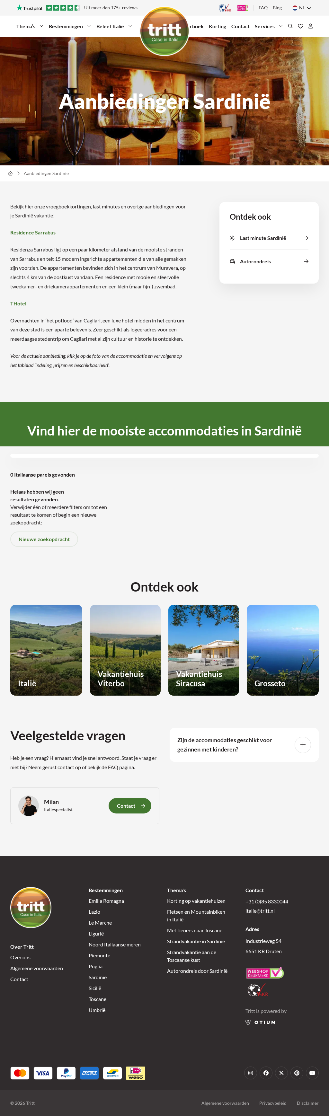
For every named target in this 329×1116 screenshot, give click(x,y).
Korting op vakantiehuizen (196, 901)
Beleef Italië (110, 26)
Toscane (97, 999)
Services (265, 26)
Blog (277, 7)
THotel (18, 303)
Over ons (20, 957)
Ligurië (96, 933)
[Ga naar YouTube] (312, 1073)
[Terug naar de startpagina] (164, 31)
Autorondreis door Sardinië (197, 971)
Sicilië (95, 988)
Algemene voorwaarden (36, 968)
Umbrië (97, 1010)
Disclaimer (308, 1103)
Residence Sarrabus (33, 232)
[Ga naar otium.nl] (260, 1022)
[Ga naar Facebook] (266, 1073)
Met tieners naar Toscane (194, 930)
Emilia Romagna (106, 901)
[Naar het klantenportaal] (310, 26)
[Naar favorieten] (300, 26)
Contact (240, 26)
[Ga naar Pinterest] (296, 1073)
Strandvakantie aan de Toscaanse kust (191, 956)
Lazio (94, 912)
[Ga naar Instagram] (250, 1073)
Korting (217, 26)
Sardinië (98, 977)
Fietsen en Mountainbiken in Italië (196, 915)
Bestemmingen (66, 26)
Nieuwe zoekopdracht (44, 539)
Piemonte (99, 955)
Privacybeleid (273, 1103)
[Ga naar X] (281, 1073)
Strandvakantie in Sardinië (196, 941)
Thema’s (25, 26)
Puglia (95, 966)
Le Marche (100, 922)
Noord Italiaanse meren (115, 944)
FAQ (263, 7)
